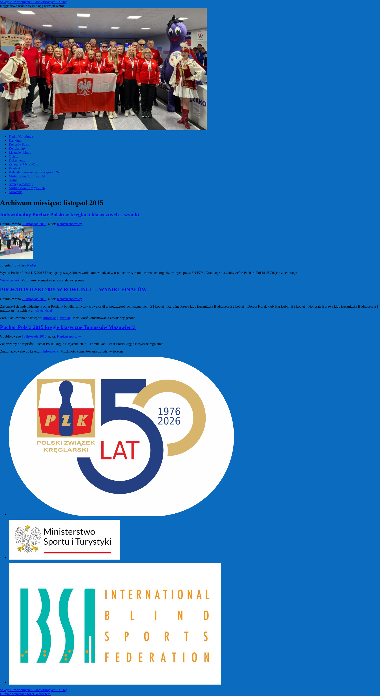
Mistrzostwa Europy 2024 (27, 176)
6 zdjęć (32, 265)
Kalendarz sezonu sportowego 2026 (34, 172)
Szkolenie (15, 192)
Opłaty (13, 156)
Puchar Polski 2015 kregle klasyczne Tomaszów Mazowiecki (68, 327)
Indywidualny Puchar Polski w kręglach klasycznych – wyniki (69, 214)
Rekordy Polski (19, 144)
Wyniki (65, 318)
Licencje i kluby (20, 152)
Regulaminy (17, 148)
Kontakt (14, 168)
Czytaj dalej (45, 310)
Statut (13, 180)
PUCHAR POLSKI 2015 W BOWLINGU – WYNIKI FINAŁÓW (73, 289)
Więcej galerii (9, 280)
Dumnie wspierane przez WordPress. (25, 694)
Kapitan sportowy (69, 224)
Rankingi (15, 140)
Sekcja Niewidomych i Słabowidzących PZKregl (34, 2)
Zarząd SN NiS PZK (23, 164)
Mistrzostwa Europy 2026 (27, 188)
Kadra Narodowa (21, 136)
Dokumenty (17, 160)
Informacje (50, 318)
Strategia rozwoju (21, 184)
